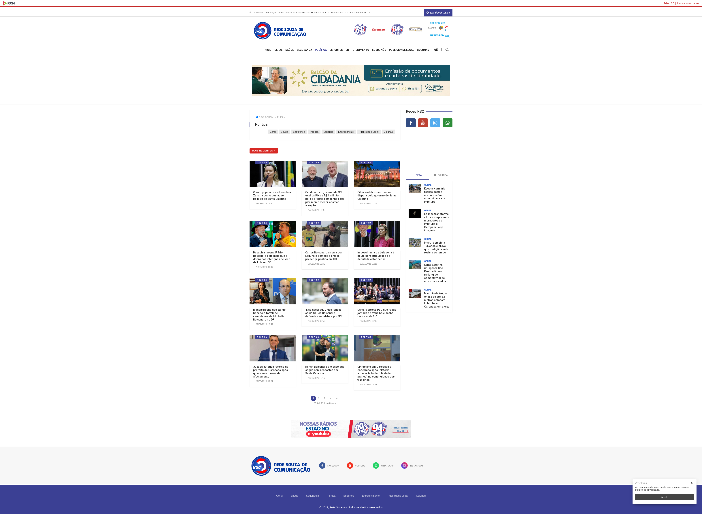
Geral (278, 50)
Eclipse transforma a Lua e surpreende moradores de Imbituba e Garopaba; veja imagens (436, 222)
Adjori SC (669, 3)
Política (321, 50)
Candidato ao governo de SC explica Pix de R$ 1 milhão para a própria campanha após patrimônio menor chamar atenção (324, 198)
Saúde (289, 50)
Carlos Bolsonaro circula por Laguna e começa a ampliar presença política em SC (323, 256)
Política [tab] (442, 175)
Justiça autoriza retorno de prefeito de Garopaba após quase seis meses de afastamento (270, 372)
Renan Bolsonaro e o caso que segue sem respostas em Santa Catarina (324, 370)
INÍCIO (267, 50)
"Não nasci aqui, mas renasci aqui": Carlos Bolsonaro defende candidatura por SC (323, 313)
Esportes (336, 50)
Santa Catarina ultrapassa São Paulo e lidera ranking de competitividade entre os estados (435, 273)
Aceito (664, 497)
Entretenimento (357, 50)
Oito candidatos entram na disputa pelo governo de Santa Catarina (377, 195)
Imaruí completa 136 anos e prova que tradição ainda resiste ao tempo (436, 248)
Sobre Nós (379, 50)
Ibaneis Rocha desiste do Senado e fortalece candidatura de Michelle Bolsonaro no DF (269, 315)
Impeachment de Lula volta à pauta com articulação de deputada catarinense (375, 256)
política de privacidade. (647, 489)
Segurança (304, 50)
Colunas (423, 50)
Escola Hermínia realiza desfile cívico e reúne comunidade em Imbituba (321, 12)
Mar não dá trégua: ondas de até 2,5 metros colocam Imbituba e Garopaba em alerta (436, 300)
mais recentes (263, 150)
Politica (262, 162)
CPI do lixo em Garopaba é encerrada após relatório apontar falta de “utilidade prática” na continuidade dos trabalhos (376, 373)
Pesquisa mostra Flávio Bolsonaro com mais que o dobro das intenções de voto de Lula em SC (271, 257)
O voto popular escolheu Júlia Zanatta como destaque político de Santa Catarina (272, 195)
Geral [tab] (419, 175)
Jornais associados (687, 3)
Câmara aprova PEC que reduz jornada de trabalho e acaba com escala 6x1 (376, 313)
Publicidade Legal (401, 50)
